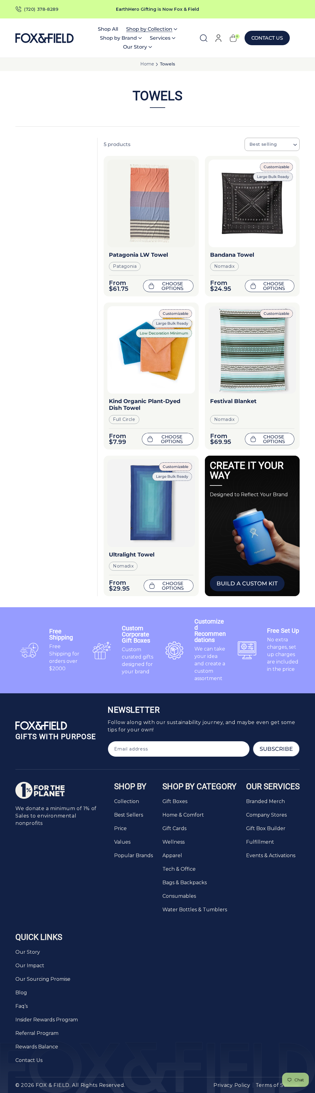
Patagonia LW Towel (138, 254)
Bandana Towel (232, 254)
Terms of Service (278, 1085)
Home (147, 64)
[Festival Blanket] (252, 350)
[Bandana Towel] (252, 203)
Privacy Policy (231, 1085)
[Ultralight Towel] (151, 503)
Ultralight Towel (131, 554)
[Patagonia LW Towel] (151, 203)
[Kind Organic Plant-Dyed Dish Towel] (151, 350)
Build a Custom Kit (247, 583)
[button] (151, 29)
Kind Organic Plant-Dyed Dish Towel (144, 404)
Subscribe (276, 749)
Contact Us (267, 38)
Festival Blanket (233, 401)
